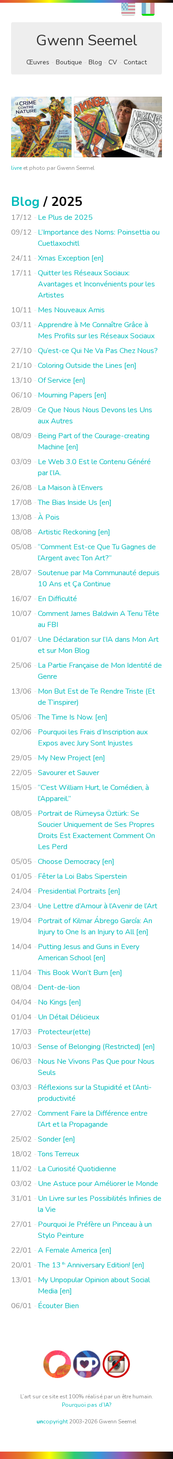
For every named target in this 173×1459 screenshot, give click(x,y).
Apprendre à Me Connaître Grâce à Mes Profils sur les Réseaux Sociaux (96, 330)
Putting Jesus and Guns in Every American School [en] (88, 952)
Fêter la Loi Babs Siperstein (82, 876)
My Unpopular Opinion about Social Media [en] (94, 1285)
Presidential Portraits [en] (79, 891)
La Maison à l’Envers (70, 488)
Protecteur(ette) (64, 1032)
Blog (95, 62)
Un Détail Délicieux (68, 1017)
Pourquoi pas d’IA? (87, 1405)
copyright (52, 1421)
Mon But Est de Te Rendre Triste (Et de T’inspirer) (96, 697)
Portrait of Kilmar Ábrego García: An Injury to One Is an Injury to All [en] (95, 926)
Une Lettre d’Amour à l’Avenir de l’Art (97, 906)
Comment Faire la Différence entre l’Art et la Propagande (93, 1119)
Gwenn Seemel (86, 40)
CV (112, 62)
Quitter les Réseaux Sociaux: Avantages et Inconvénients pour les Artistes (96, 284)
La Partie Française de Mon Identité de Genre (100, 671)
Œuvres (37, 62)
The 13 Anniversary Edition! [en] (91, 1265)
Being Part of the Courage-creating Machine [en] (93, 441)
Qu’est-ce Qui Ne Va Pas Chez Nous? (98, 351)
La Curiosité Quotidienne (77, 1169)
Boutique (69, 62)
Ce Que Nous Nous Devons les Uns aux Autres (95, 415)
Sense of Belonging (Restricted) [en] (96, 1047)
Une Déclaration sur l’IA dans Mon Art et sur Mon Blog (98, 645)
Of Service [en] (61, 380)
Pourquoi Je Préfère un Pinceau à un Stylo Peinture (95, 1230)
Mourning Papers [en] (72, 395)
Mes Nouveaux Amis (71, 310)
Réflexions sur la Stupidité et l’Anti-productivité (95, 1093)
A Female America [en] (75, 1250)
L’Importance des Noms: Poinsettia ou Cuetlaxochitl (99, 237)
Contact (135, 62)
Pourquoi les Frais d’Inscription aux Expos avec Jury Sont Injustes (93, 737)
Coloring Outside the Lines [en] (87, 365)
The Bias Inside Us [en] (75, 502)
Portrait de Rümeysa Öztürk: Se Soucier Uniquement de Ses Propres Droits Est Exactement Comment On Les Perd (96, 830)
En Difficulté (57, 599)
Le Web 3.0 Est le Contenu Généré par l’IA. (94, 467)
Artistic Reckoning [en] (74, 532)
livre (16, 168)
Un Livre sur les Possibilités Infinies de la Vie (99, 1204)
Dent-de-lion (59, 987)
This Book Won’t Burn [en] (80, 973)
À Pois (49, 517)
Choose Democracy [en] (76, 862)
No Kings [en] (59, 1002)
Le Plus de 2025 (65, 217)
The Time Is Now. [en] (72, 717)
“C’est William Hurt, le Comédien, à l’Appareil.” (93, 793)
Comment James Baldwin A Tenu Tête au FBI (98, 619)
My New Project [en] (71, 758)
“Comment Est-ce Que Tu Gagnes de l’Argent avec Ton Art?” (97, 552)
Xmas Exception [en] (71, 258)
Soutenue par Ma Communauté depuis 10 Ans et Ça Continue (99, 578)
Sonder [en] (56, 1139)
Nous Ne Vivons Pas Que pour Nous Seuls (96, 1067)
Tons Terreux (58, 1154)
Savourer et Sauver (68, 773)
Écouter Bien (58, 1306)
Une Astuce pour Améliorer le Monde (98, 1184)
